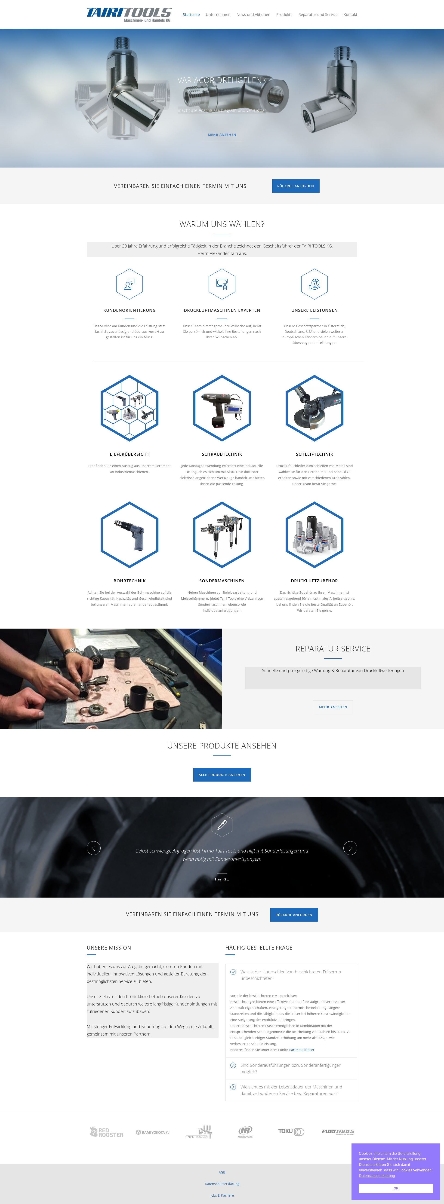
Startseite (191, 14)
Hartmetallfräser (301, 1050)
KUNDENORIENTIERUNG (129, 310)
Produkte (284, 14)
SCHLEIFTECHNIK (314, 454)
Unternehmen (218, 14)
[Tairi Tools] (129, 14)
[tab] (291, 975)
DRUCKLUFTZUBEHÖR (314, 581)
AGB (222, 1172)
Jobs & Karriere (222, 1195)
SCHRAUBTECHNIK (222, 454)
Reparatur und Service (318, 14)
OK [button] (396, 1188)
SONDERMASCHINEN (222, 581)
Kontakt (350, 14)
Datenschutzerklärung (222, 1184)
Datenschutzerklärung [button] (377, 1176)
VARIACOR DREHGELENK (222, 80)
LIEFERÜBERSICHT (129, 454)
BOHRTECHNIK (130, 581)
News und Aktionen (253, 14)
